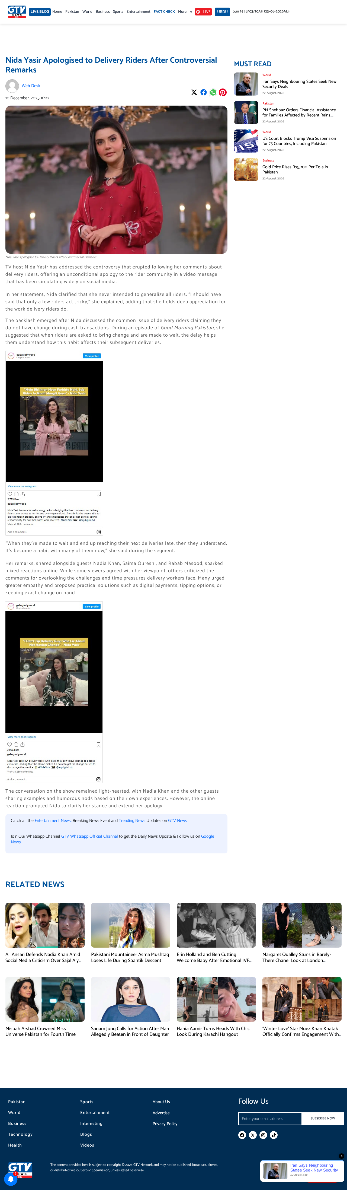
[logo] (17, 11)
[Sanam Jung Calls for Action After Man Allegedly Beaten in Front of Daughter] (130, 999)
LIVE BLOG (40, 12)
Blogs (86, 1134)
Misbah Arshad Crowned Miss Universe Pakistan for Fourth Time (40, 1032)
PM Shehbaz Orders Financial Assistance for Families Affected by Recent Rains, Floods (299, 115)
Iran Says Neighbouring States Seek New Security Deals (299, 84)
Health (15, 1145)
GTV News (177, 820)
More (182, 12)
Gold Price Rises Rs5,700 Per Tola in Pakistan (295, 169)
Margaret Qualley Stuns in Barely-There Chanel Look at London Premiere (296, 960)
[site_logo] (24, 1170)
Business (103, 12)
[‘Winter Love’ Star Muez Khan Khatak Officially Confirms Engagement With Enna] (302, 999)
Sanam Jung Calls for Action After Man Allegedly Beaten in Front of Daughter (130, 1032)
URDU (222, 11)
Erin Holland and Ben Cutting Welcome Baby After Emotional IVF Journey (213, 960)
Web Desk (31, 86)
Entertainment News (53, 820)
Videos (87, 1145)
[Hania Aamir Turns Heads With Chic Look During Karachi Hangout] (216, 999)
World (87, 12)
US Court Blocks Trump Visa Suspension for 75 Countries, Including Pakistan (299, 141)
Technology (20, 1134)
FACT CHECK (164, 12)
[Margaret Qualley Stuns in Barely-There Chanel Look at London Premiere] (302, 925)
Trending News (132, 820)
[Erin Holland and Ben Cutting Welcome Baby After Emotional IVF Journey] (216, 925)
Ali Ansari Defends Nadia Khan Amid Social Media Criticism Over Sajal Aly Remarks (42, 960)
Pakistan (72, 12)
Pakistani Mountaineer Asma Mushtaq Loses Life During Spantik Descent (130, 958)
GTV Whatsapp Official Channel (90, 836)
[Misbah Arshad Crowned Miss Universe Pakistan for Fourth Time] (45, 999)
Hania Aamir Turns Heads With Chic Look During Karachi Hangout (213, 1032)
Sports (118, 12)
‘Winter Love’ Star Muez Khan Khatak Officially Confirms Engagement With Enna (300, 1035)
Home (57, 12)
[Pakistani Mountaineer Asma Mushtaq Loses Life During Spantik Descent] (130, 925)
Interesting (91, 1123)
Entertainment (138, 12)
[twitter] (253, 1135)
